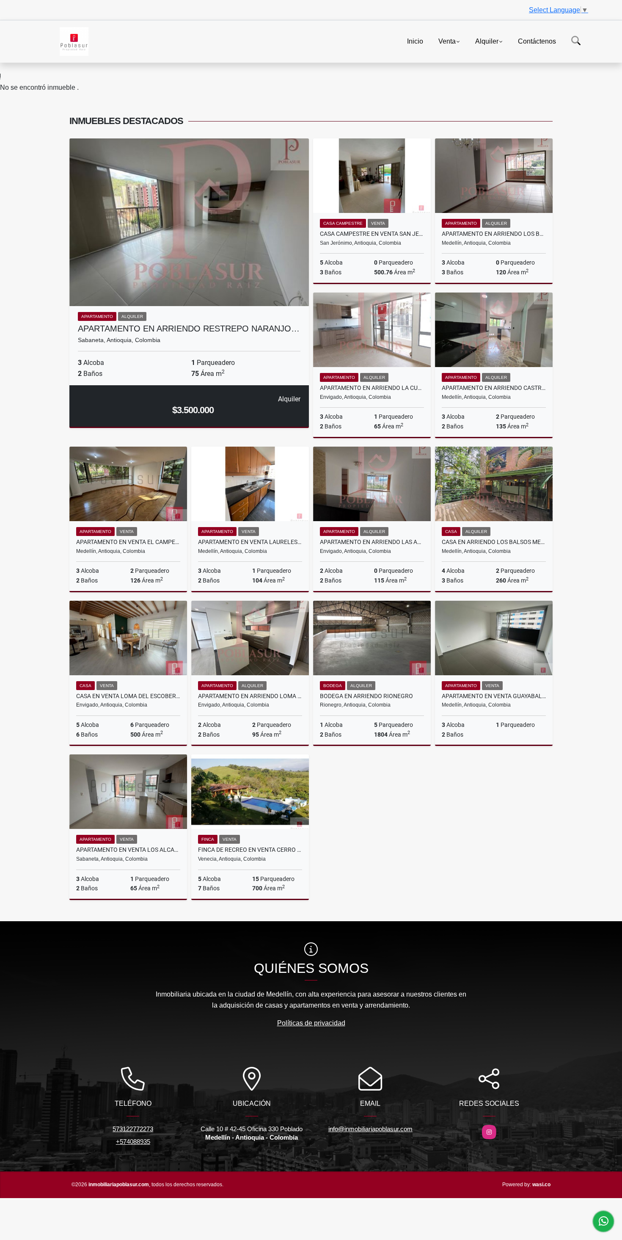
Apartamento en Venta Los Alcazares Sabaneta (128, 849)
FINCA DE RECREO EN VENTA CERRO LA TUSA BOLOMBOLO (250, 849)
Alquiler (486, 40)
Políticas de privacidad (311, 1023)
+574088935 (133, 1141)
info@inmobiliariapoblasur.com (370, 1128)
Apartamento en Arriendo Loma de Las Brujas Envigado (250, 696)
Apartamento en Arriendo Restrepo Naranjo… (189, 328)
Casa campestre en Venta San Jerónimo (372, 233)
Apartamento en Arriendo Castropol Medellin (494, 387)
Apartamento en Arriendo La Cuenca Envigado (372, 387)
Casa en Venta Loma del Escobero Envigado (128, 696)
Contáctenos (537, 40)
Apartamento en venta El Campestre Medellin (128, 542)
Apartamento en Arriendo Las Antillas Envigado (372, 542)
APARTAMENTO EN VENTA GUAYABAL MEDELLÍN (494, 696)
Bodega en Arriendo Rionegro (366, 696)
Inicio (415, 40)
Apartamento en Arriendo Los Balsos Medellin (494, 233)
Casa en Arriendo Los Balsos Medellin (494, 542)
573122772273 (133, 1128)
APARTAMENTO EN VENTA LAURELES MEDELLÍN (250, 542)
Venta (447, 40)
